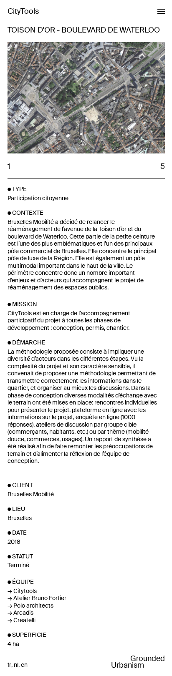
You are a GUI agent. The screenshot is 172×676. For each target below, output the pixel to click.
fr (9, 664)
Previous (46, 98)
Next (125, 98)
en (24, 664)
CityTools (23, 11)
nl (16, 664)
